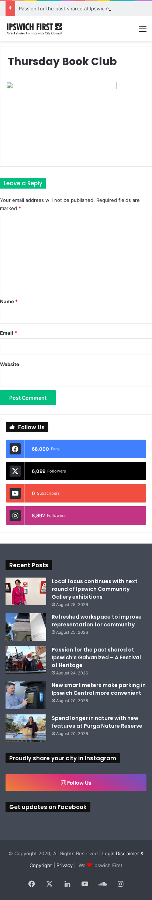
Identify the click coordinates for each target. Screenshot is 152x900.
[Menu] (142, 31)
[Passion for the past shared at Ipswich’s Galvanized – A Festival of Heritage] (26, 660)
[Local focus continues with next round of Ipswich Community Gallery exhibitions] (26, 591)
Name (9, 301)
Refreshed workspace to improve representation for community (97, 620)
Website (9, 364)
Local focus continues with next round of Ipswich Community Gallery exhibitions (95, 589)
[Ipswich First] (35, 28)
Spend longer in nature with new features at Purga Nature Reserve (97, 722)
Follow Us (78, 782)
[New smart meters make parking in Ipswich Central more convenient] (26, 695)
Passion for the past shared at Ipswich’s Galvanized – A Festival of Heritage (96, 657)
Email (8, 333)
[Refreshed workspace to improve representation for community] (26, 627)
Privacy (64, 865)
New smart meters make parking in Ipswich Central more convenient (99, 689)
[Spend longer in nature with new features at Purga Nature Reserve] (26, 728)
